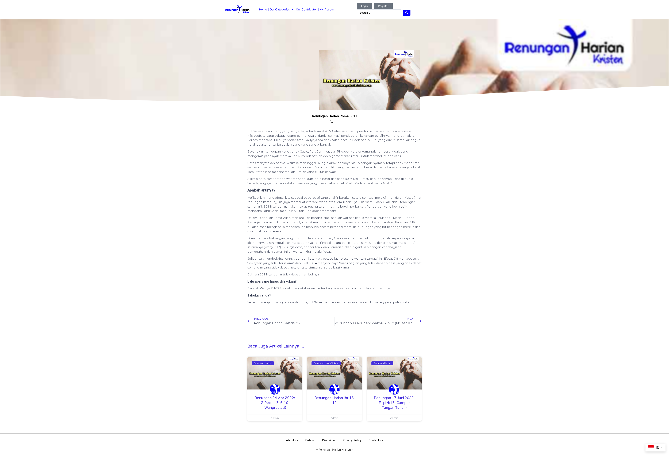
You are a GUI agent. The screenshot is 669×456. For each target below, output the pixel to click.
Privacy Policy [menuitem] (352, 440)
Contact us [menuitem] (375, 440)
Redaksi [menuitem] (310, 440)
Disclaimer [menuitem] (329, 440)
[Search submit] (406, 13)
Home (263, 9)
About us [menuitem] (292, 440)
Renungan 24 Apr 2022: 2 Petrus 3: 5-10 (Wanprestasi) (275, 403)
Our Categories (280, 9)
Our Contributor (306, 9)
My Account (328, 9)
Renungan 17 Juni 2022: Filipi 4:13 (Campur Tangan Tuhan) (394, 403)
